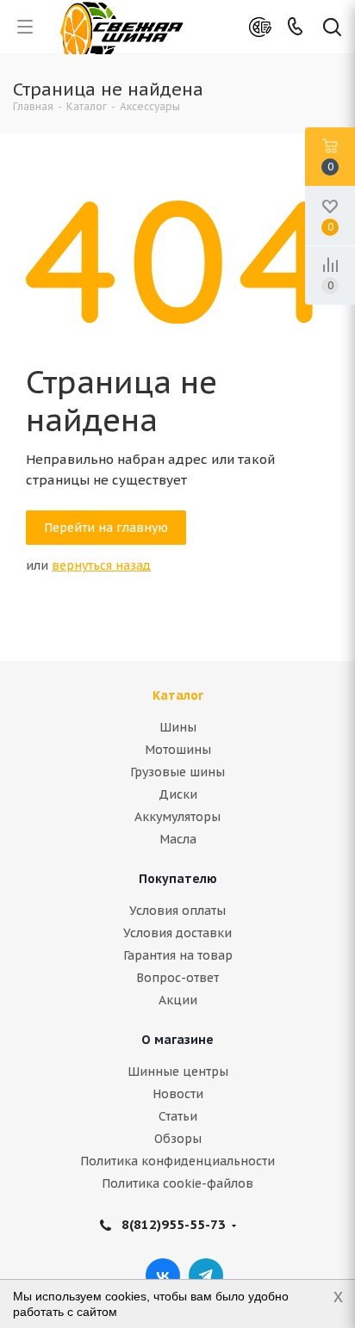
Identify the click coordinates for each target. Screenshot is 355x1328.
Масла (177, 839)
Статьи (178, 1116)
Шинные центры (178, 1071)
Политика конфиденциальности (177, 1161)
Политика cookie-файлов (177, 1183)
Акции (178, 1000)
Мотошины (178, 749)
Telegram (206, 1275)
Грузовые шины (177, 772)
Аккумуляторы (177, 817)
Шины (177, 727)
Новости (178, 1094)
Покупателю (178, 878)
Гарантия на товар (178, 955)
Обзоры (178, 1138)
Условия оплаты (177, 910)
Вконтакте (163, 1275)
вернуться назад (101, 565)
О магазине (177, 1039)
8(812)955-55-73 (173, 1224)
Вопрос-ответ (177, 977)
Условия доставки (177, 933)
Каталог (178, 695)
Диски (178, 794)
